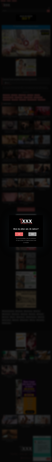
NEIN (32, 234)
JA (19, 234)
